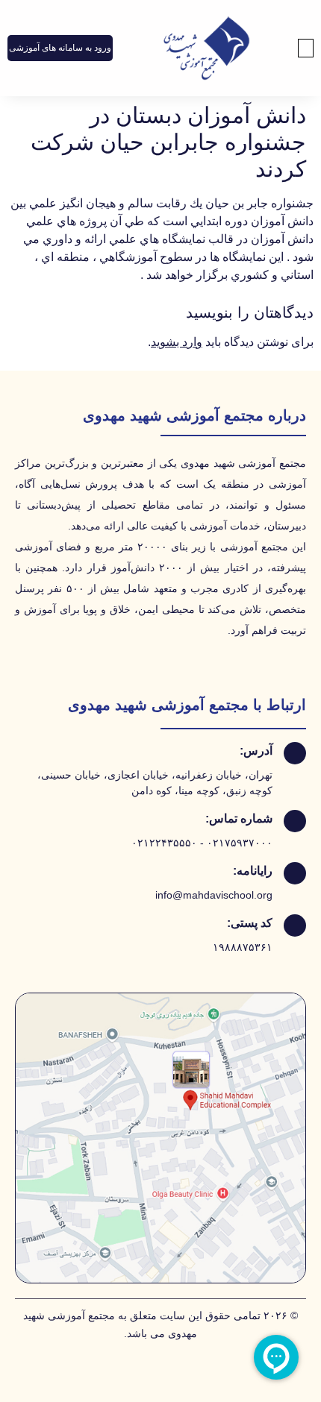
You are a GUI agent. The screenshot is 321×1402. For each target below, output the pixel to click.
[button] (306, 48)
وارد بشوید (176, 342)
